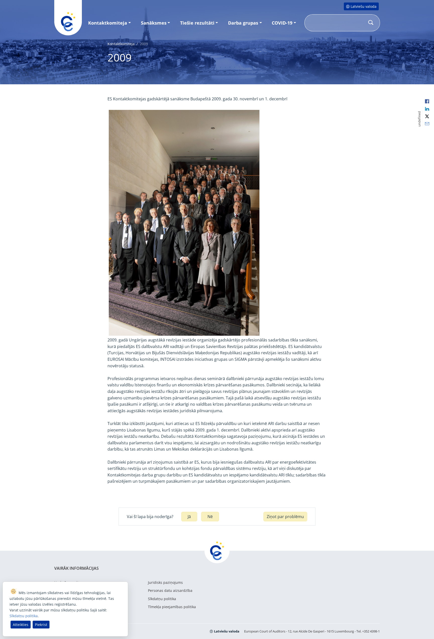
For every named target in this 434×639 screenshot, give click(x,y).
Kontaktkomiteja (121, 43)
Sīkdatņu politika (162, 598)
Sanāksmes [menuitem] (154, 23)
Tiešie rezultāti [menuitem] (197, 23)
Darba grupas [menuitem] (243, 23)
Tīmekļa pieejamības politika (172, 606)
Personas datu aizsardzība (170, 590)
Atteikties (20, 624)
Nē (210, 516)
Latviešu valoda (363, 6)
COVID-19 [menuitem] (282, 23)
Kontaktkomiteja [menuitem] (107, 23)
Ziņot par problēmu (285, 516)
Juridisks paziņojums (165, 582)
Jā (189, 516)
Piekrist (41, 624)
